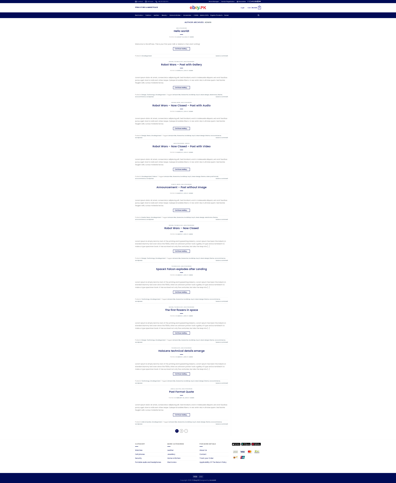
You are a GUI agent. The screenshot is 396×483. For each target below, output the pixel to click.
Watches (138, 450)
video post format (212, 176)
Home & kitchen (175, 15)
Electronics (139, 15)
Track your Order (207, 458)
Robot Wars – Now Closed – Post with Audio (181, 105)
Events (173, 184)
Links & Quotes (176, 389)
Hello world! (181, 31)
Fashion (148, 15)
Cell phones (140, 454)
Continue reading (181, 49)
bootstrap (192, 95)
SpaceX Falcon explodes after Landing (181, 269)
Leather (156, 15)
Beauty (164, 15)
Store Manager (214, 1)
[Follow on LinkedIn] (258, 1)
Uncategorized (181, 28)
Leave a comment (222, 56)
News (178, 102)
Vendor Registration (228, 1)
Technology (178, 61)
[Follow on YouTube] (259, 1)
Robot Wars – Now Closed (181, 228)
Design (171, 61)
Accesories (187, 15)
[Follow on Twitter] (252, 1)
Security (138, 458)
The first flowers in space (181, 310)
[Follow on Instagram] (250, 1)
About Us (203, 450)
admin (208, 22)
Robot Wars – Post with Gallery (181, 64)
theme (220, 95)
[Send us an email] (254, 1)
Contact (203, 454)
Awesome (184, 95)
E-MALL (196, 15)
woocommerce (140, 97)
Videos (187, 143)
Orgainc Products (216, 15)
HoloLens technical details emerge (181, 351)
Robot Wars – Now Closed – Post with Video (182, 146)
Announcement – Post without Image (181, 187)
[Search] (258, 15)
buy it (198, 95)
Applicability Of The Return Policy (213, 462)
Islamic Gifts (204, 15)
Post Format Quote (181, 392)
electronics (213, 95)
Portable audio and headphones (148, 462)
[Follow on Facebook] (248, 1)
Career (226, 15)
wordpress (150, 97)
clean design (204, 95)
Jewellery (171, 454)
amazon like (177, 95)
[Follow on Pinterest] (256, 1)
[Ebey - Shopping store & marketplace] (198, 8)
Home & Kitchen (173, 458)
